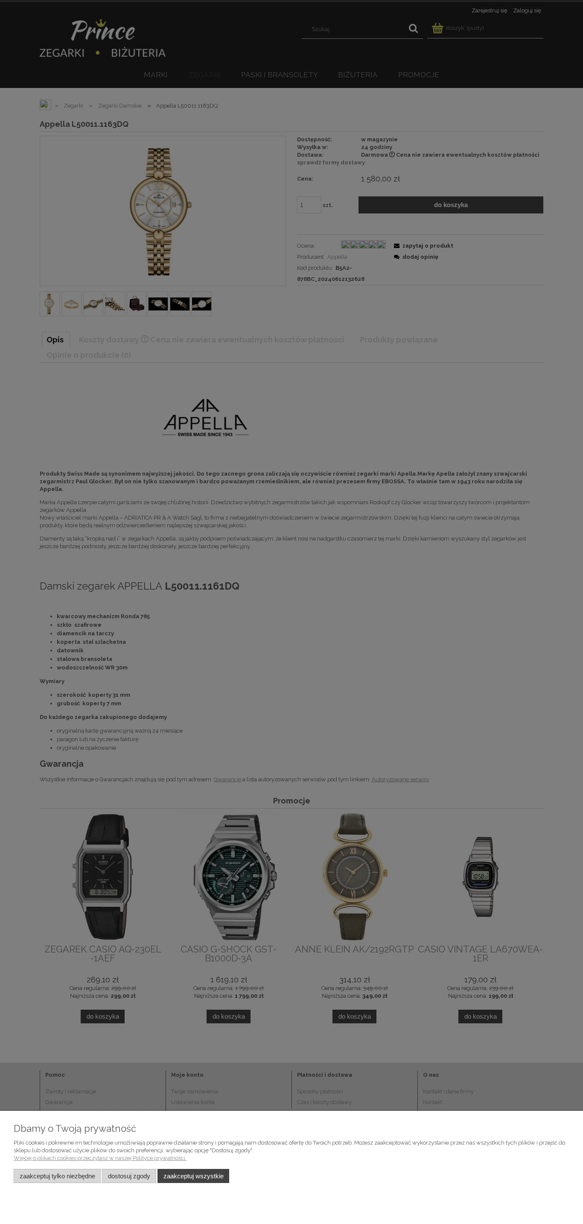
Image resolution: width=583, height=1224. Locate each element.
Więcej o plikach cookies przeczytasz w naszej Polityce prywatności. (100, 1158)
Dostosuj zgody (129, 1176)
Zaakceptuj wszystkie (193, 1176)
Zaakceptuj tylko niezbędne (57, 1176)
